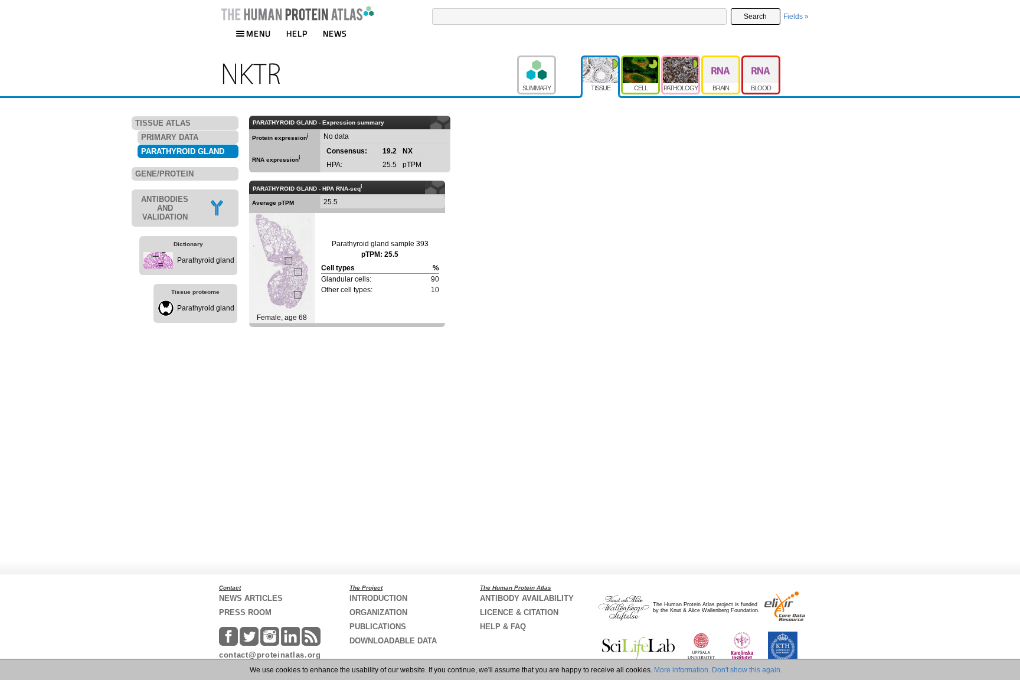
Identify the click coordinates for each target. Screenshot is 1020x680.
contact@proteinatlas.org (270, 654)
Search (755, 16)
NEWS (335, 33)
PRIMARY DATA (169, 137)
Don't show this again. (747, 670)
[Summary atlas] (549, 61)
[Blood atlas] (760, 61)
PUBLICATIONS (377, 626)
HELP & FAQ (503, 626)
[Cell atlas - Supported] (641, 61)
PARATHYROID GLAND (182, 151)
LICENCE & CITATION (519, 612)
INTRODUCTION (378, 598)
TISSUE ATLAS (163, 123)
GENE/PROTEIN (164, 173)
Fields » (796, 16)
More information (681, 670)
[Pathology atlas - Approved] (681, 61)
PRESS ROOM (245, 612)
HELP (297, 33)
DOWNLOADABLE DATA (393, 640)
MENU (258, 33)
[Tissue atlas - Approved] (601, 61)
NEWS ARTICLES (251, 598)
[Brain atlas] (721, 61)
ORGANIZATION (378, 612)
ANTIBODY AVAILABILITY (527, 598)
